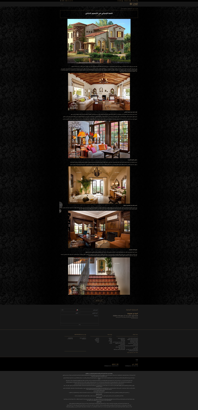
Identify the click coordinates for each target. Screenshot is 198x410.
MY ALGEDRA (119, 0)
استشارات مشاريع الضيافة (134, 342)
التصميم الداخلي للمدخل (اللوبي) (120, 343)
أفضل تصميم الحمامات (121, 345)
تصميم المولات (123, 339)
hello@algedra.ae (126, 0)
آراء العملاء (97, 338)
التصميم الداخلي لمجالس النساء (133, 338)
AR (60, 0)
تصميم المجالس (122, 344)
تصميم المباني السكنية (121, 338)
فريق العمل (110, 340)
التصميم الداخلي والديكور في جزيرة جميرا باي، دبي (132, 346)
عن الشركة (110, 338)
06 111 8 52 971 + (70, 338)
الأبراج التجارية (123, 340)
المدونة (98, 342)
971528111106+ (134, 0)
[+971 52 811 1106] (59, 211)
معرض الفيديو (97, 339)
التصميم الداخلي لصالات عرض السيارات (119, 349)
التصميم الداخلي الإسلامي (134, 340)
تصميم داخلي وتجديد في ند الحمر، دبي (132, 349)
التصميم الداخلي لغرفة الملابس (133, 350)
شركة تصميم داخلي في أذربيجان (133, 343)
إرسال (79, 324)
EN (61, 0)
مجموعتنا (110, 339)
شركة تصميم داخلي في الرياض (120, 347)
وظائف (111, 342)
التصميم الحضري (135, 344)
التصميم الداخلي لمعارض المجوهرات (132, 339)
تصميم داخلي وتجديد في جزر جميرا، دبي (119, 342)
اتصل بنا (111, 343)
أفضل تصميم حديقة (122, 348)
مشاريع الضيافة (135, 348)
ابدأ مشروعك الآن (99, 300)
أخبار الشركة (97, 340)
